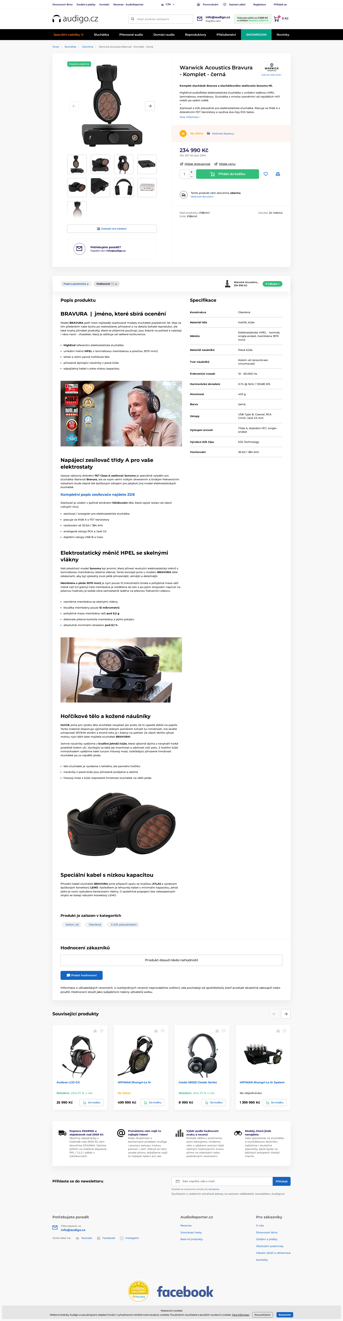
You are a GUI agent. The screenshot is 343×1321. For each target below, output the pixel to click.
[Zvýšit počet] (191, 171)
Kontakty (262, 1259)
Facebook (108, 1238)
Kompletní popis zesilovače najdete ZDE (98, 494)
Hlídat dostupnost (197, 164)
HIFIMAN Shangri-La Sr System (262, 1082)
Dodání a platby (86, 4)
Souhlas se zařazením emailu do (195, 1189)
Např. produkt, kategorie (153, 19)
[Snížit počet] (191, 176)
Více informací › (190, 117)
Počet (184, 174)
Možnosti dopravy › (223, 133)
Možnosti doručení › (202, 196)
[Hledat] (132, 19)
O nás (260, 1225)
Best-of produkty (191, 1239)
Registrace (259, 4)
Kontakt (104, 4)
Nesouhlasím (262, 1314)
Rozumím (285, 1314)
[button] (150, 106)
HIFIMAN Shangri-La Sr (134, 1082)
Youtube (86, 1238)
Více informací (240, 1314)
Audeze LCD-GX (68, 1082)
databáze (213, 1189)
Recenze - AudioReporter (128, 4)
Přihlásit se (280, 4)
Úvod (55, 46)
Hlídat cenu (227, 164)
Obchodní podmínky (269, 1246)
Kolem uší (72, 924)
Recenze (186, 1225)
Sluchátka (70, 46)
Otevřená (87, 46)
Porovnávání (210, 4)
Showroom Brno (62, 4)
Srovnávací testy (191, 1232)
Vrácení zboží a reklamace (273, 1252)
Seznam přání (237, 4)
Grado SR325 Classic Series (198, 1082)
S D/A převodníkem (124, 924)
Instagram (132, 1238)
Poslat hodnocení (83, 975)
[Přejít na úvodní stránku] (75, 19)
